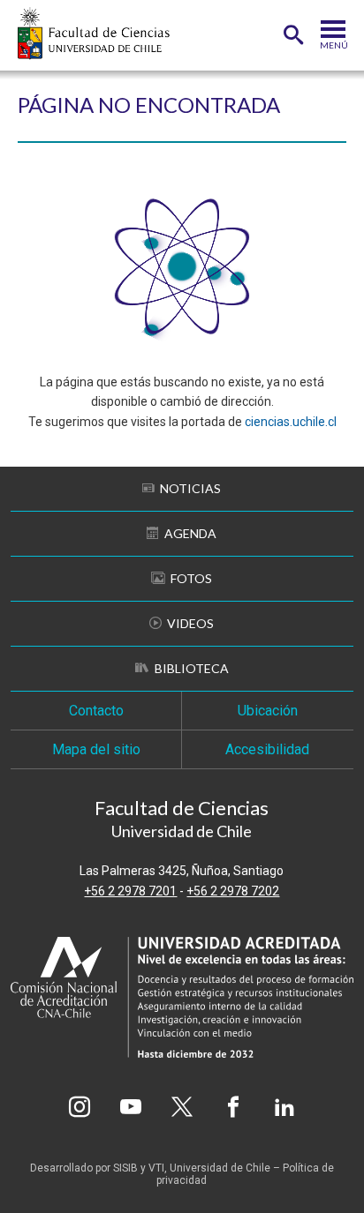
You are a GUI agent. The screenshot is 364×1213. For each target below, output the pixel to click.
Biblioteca (192, 668)
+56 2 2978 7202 (232, 891)
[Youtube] (130, 1107)
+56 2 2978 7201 (130, 891)
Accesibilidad (267, 749)
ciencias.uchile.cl (291, 422)
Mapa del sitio (96, 749)
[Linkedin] (284, 1107)
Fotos (191, 578)
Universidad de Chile (220, 1168)
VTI (156, 1168)
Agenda (190, 533)
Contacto (96, 710)
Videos (190, 623)
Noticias (190, 488)
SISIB (125, 1168)
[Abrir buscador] (293, 35)
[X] (182, 1107)
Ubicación (268, 710)
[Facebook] (233, 1107)
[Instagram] (79, 1107)
